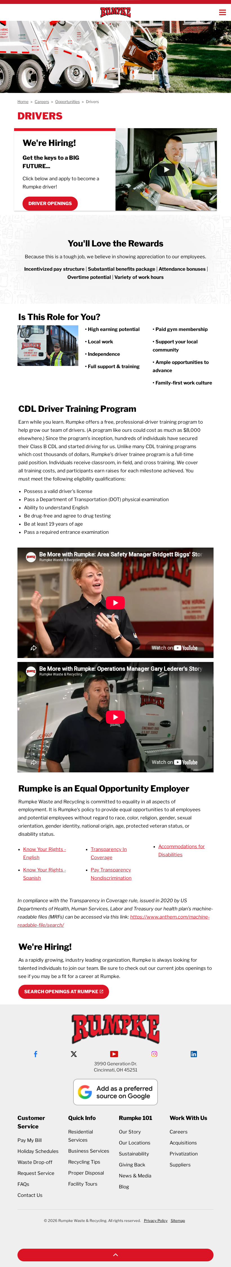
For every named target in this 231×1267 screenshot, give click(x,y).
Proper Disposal (86, 1173)
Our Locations (134, 1143)
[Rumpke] (115, 12)
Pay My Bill (29, 1140)
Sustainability (134, 1154)
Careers (179, 1132)
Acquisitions (183, 1143)
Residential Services (80, 1136)
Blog (124, 1187)
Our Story (130, 1132)
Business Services (88, 1151)
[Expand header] (222, 12)
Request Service (35, 1173)
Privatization (184, 1154)
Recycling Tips (84, 1162)
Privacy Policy (156, 1220)
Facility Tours (82, 1184)
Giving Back (132, 1165)
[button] (115, 1255)
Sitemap (178, 1220)
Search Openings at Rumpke (61, 991)
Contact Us (30, 1195)
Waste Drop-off (34, 1162)
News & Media (135, 1176)
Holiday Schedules (38, 1151)
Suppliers (180, 1165)
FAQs (23, 1184)
